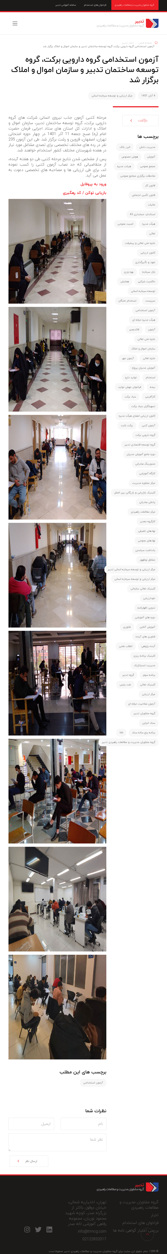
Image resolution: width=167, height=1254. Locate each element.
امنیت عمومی (125, 224)
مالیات (151, 205)
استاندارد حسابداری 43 (142, 214)
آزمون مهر (128, 358)
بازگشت (142, 120)
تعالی (152, 233)
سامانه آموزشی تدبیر (65, 5)
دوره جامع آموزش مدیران (141, 454)
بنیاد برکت (130, 397)
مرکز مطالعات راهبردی (143, 512)
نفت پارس (125, 684)
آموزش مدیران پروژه (143, 368)
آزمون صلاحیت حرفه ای (141, 704)
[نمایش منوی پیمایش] (15, 23)
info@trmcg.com (92, 1231)
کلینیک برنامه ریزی (144, 656)
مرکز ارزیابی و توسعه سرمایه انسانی (112, 96)
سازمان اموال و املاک (143, 349)
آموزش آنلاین (147, 627)
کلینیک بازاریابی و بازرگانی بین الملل (134, 492)
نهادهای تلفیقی (146, 531)
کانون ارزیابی (147, 253)
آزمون (151, 329)
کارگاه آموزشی (147, 473)
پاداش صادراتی (147, 502)
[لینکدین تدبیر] (49, 1229)
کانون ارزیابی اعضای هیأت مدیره (137, 416)
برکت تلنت (127, 425)
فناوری (127, 627)
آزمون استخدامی (93, 1083)
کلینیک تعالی (147, 684)
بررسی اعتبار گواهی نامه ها (136, 1230)
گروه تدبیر (128, 675)
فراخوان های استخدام (95, 5)
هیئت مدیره (124, 166)
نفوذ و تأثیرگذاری (145, 262)
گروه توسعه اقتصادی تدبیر (139, 445)
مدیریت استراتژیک (144, 665)
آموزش (151, 157)
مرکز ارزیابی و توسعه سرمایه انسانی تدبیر (131, 569)
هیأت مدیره (148, 224)
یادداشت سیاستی (145, 550)
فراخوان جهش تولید (129, 387)
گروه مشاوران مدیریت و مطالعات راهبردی (134, 5)
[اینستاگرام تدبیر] (27, 1229)
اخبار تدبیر (128, 43)
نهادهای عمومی (146, 540)
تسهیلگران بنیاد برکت (143, 406)
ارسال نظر (31, 1161)
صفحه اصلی (145, 43)
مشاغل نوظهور (147, 560)
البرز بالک (125, 147)
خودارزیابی (149, 598)
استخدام (150, 377)
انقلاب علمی (125, 646)
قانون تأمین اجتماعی (143, 195)
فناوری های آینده (145, 636)
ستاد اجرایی (148, 723)
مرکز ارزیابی (148, 694)
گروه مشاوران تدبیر (144, 713)
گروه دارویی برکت (145, 435)
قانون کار (150, 185)
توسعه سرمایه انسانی (143, 291)
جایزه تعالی (149, 358)
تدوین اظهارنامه (146, 608)
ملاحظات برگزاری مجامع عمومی (137, 176)
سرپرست (150, 301)
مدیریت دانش (147, 147)
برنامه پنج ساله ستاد (143, 732)
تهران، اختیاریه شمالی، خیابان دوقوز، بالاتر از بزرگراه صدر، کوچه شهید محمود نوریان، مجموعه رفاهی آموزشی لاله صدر (85, 1213)
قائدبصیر (134, 329)
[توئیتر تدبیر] (38, 1229)
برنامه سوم (149, 675)
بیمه (152, 387)
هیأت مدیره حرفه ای (143, 320)
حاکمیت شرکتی (146, 281)
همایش (124, 281)
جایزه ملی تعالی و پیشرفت (140, 243)
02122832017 (94, 1239)
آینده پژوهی (148, 646)
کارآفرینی (150, 397)
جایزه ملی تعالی (146, 339)
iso (121, 732)
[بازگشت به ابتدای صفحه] (147, 1234)
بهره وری (129, 272)
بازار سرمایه (148, 272)
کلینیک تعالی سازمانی (142, 588)
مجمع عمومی (147, 166)
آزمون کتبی (148, 425)
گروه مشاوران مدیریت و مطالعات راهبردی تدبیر (128, 23)
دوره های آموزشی (145, 617)
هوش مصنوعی (130, 157)
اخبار (155, 1215)
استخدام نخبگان (127, 301)
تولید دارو (131, 377)
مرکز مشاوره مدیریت (143, 483)
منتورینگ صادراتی (145, 464)
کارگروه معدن (147, 521)
